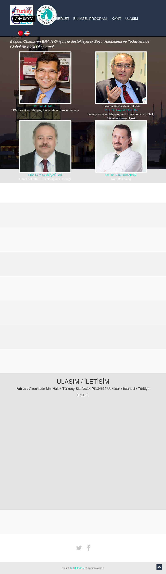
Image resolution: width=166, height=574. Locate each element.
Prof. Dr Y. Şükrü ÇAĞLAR (45, 174)
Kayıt (116, 19)
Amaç (42, 19)
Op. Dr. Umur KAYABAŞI (120, 174)
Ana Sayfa (24, 19)
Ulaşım (131, 19)
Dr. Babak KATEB (45, 106)
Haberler (60, 19)
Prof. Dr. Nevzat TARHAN (121, 110)
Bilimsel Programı (90, 19)
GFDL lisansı (77, 568)
